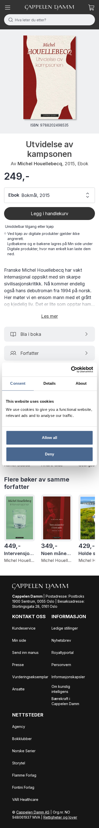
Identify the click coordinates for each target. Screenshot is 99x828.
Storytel (18, 763)
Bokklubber (22, 739)
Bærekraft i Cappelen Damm (65, 701)
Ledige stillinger (65, 628)
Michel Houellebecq (40, 163)
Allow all (49, 437)
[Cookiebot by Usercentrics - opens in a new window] (71, 369)
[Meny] (7, 7)
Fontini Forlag (23, 787)
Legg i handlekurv (49, 213)
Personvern (61, 665)
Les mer (49, 316)
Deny (49, 454)
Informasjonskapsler (68, 677)
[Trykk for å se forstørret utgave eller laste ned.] (49, 77)
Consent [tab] (17, 383)
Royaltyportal (63, 652)
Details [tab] (49, 383)
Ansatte (18, 689)
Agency (18, 726)
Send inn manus (25, 652)
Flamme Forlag (24, 775)
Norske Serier (24, 751)
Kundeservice (24, 628)
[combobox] (49, 19)
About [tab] (81, 383)
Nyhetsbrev (61, 640)
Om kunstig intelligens (61, 689)
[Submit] (9, 19)
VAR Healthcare (25, 799)
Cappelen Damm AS (33, 812)
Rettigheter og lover (60, 817)
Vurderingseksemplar (30, 677)
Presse (18, 665)
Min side (19, 640)
